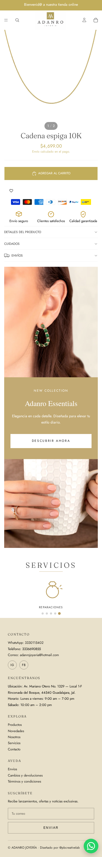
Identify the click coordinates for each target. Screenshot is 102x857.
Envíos (17, 255)
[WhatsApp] (91, 846)
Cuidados (12, 243)
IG (12, 665)
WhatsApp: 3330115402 (25, 642)
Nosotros (14, 736)
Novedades (16, 730)
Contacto (14, 749)
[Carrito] (95, 20)
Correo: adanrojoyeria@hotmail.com (33, 654)
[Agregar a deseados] (11, 191)
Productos (15, 724)
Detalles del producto (22, 232)
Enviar (51, 828)
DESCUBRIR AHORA (51, 440)
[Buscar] (17, 20)
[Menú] (6, 20)
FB (24, 665)
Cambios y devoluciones (25, 775)
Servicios (14, 742)
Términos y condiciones (24, 781)
